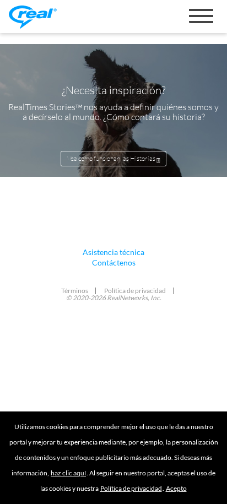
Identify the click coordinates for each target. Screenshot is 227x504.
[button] (176, 488)
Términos (74, 290)
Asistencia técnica (113, 252)
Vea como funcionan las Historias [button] (111, 158)
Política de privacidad (131, 488)
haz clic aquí (68, 473)
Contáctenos (114, 262)
